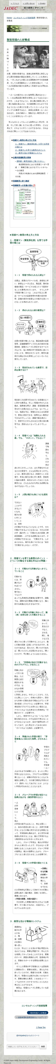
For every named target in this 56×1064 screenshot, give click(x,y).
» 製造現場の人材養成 (37, 1012)
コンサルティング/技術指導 (24, 17)
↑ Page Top (41, 1027)
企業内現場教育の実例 (22, 157)
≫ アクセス (15, 3)
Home (9, 17)
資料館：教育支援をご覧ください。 (31, 161)
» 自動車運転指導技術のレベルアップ (31, 1017)
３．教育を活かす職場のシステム (28, 153)
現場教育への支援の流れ (23, 185)
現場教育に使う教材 (21, 180)
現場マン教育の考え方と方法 (24, 140)
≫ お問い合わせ (29, 3)
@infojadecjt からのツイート (28, 1035)
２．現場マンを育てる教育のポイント (30, 150)
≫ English (41, 3)
